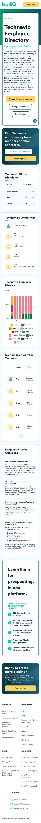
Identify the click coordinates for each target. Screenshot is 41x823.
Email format (20, 114)
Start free (31, 4)
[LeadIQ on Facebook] (32, 818)
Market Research (10, 46)
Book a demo (20, 688)
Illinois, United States (24, 46)
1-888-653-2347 (20, 799)
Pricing (24, 711)
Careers (24, 731)
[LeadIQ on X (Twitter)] (34, 818)
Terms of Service (9, 766)
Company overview (20, 107)
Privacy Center (27, 744)
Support (24, 727)
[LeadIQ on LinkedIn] (36, 818)
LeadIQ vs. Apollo (28, 762)
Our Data (25, 740)
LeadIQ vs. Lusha (28, 766)
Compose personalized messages (7, 724)
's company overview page (18, 472)
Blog (23, 716)
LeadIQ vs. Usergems (30, 782)
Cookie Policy (7, 762)
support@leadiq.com (22, 804)
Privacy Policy (7, 757)
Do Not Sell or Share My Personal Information (10, 773)
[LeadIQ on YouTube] (38, 818)
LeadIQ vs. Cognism (29, 771)
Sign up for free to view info (20, 99)
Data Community (28, 736)
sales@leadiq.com (21, 808)
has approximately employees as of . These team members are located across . (20, 508)
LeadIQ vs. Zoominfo (29, 757)
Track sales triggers (10, 718)
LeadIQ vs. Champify (29, 786)
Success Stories (8, 738)
